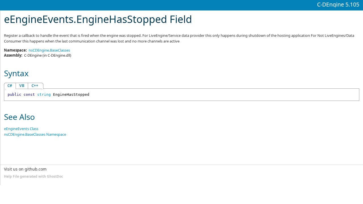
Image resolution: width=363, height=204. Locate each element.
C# (9, 85)
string (44, 94)
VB (21, 85)
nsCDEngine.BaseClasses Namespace (35, 134)
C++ (34, 85)
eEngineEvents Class (21, 128)
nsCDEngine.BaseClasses (49, 50)
